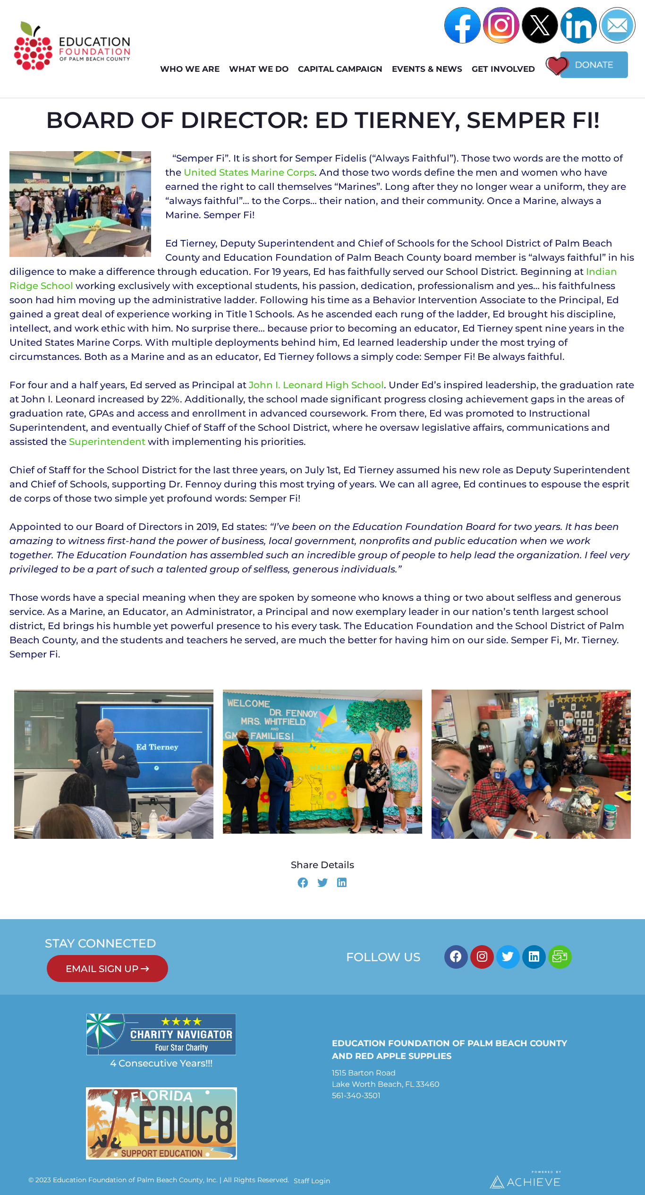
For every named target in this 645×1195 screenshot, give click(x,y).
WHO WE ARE (190, 69)
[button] (303, 883)
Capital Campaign (340, 69)
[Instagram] (482, 957)
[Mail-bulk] (560, 957)
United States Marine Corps (249, 172)
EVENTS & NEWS (427, 69)
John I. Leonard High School (316, 385)
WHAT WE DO (259, 69)
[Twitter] (508, 957)
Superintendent (107, 441)
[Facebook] (456, 957)
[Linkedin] (534, 957)
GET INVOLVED (503, 69)
